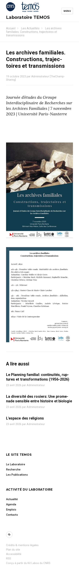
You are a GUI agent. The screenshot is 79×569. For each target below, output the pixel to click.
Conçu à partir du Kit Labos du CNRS (28, 563)
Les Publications (17, 474)
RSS (8, 558)
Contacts (12, 514)
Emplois (11, 509)
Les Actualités (30, 28)
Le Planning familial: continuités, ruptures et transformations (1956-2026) (37, 376)
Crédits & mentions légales (22, 545)
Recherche (13, 469)
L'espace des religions (25, 418)
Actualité (12, 499)
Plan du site (13, 549)
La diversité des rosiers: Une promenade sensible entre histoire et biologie (39, 398)
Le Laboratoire (15, 464)
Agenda (11, 504)
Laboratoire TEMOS (28, 17)
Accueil (10, 28)
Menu (67, 11)
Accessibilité (13, 554)
